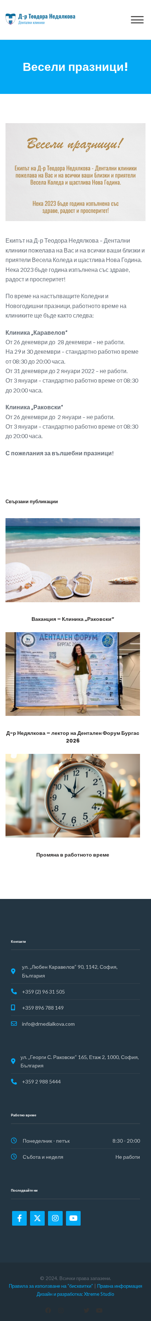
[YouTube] (99, 1310)
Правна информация (119, 1286)
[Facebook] (19, 1218)
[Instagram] (55, 1218)
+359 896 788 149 (43, 1008)
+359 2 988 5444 (41, 1081)
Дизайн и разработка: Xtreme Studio (75, 1294)
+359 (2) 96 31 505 (43, 991)
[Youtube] (73, 1218)
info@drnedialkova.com (48, 1024)
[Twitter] (37, 1218)
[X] (86, 1310)
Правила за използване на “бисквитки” (51, 1286)
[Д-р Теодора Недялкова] (40, 19)
